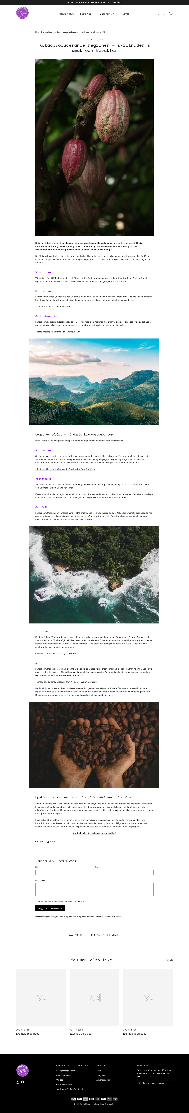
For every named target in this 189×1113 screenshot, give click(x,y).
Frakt (98, 1071)
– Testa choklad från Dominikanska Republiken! (57, 331)
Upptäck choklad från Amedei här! (52, 306)
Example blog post (27, 1033)
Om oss (59, 1080)
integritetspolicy (94, 917)
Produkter (86, 13)
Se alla (170, 960)
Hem (37, 32)
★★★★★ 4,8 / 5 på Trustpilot (69, 1089)
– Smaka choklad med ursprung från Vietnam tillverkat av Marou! (66, 682)
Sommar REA (66, 13)
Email (97, 867)
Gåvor (126, 13)
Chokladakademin (48, 32)
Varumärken (107, 13)
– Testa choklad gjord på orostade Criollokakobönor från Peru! (65, 469)
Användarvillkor (109, 917)
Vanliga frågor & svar (65, 1071)
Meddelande (40, 880)
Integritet (100, 1075)
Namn (37, 867)
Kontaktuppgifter (63, 1075)
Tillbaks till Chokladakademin (97, 935)
